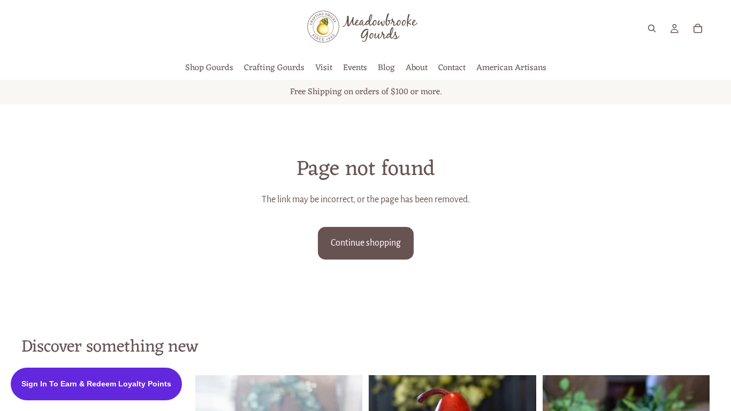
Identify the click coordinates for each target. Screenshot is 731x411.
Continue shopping (366, 243)
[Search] (652, 28)
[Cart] (698, 28)
